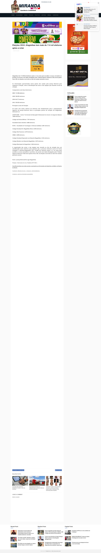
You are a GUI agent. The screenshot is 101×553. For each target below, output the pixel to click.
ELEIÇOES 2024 (21, 470)
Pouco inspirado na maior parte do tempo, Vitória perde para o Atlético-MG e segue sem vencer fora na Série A (81, 99)
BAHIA (25, 15)
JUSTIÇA (43, 15)
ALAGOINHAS (19, 15)
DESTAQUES (15, 470)
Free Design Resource (56, 551)
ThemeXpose (47, 551)
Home (13, 15)
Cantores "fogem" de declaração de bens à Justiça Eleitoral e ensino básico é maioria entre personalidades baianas (53, 488)
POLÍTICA (37, 15)
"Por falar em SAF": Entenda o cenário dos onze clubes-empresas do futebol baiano (26, 539)
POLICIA (31, 15)
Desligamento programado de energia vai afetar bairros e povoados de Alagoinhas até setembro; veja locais (54, 544)
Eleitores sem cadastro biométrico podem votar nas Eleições (18, 488)
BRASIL (49, 15)
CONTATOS (55, 15)
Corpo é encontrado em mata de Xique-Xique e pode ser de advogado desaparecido (81, 106)
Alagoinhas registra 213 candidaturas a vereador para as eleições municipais (36, 488)
